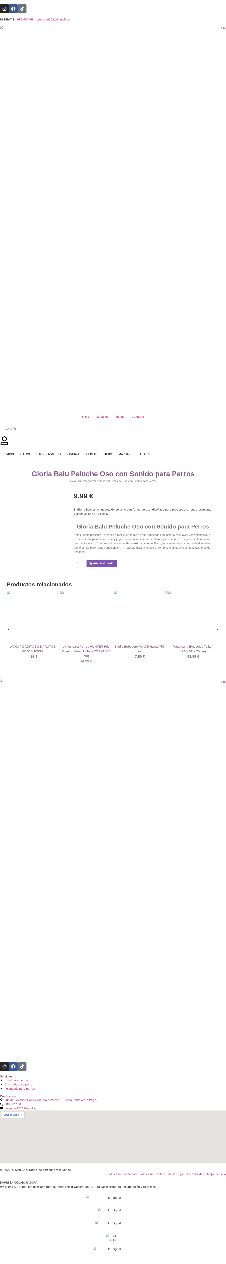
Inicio (85, 416)
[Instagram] (4, 8)
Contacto (138, 416)
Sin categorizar (87, 481)
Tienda (119, 416)
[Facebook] (13, 8)
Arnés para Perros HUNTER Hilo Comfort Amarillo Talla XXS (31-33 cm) (86, 651)
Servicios (102, 416)
